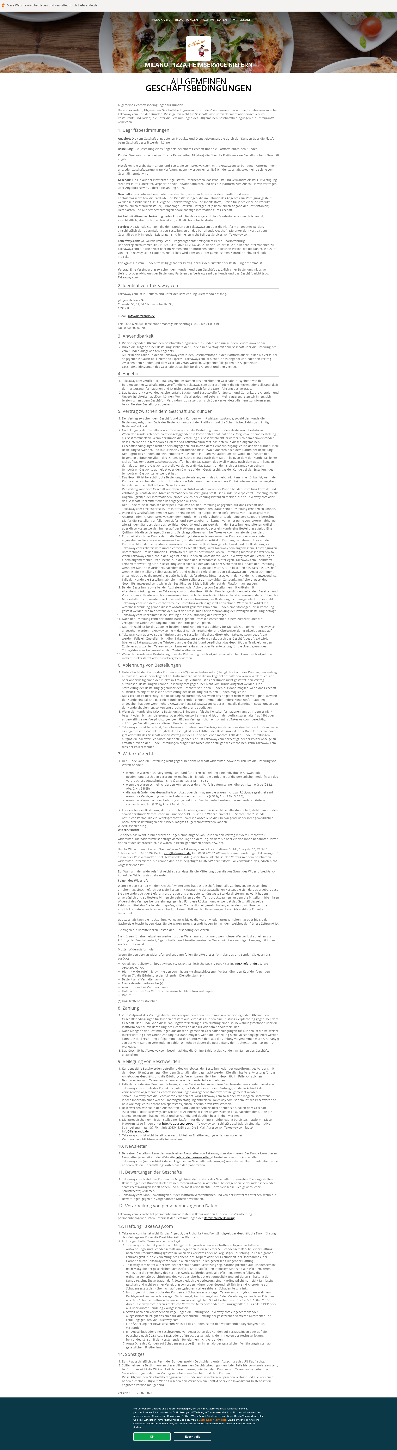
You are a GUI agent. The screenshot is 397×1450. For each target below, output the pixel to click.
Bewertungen (186, 19)
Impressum (241, 19)
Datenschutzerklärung (219, 1218)
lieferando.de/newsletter (193, 1157)
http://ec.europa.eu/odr (179, 1123)
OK (152, 1436)
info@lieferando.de (141, 316)
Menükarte (160, 19)
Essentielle (192, 1436)
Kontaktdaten (215, 19)
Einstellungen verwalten (212, 1419)
